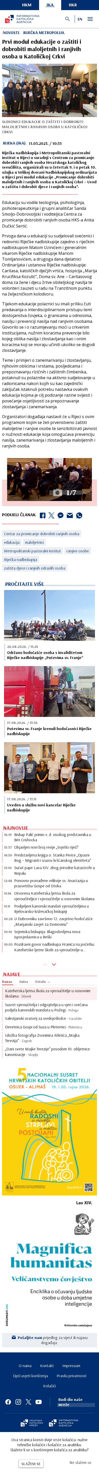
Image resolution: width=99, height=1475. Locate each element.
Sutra (23, 981)
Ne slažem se (80, 1462)
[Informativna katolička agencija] (63, 1423)
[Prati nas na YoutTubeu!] (39, 1402)
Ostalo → (43, 981)
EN (80, 18)
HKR (73, 5)
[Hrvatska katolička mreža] (32, 1423)
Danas (7, 981)
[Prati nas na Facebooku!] (8, 1402)
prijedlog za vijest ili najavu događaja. (53, 1340)
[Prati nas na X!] (28, 1402)
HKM (26, 5)
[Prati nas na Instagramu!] (18, 1402)
